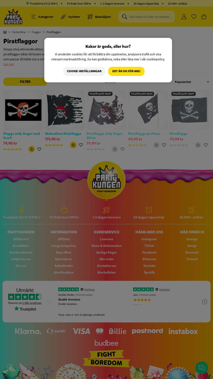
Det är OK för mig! (126, 71)
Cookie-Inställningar (84, 71)
